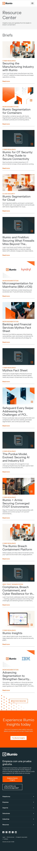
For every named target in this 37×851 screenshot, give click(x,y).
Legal (3, 837)
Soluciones (6, 813)
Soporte (5, 808)
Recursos (5, 825)
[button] (32, 3)
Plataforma (6, 796)
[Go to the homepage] (7, 3)
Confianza (6, 839)
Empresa (5, 802)
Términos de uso (10, 837)
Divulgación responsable (21, 837)
